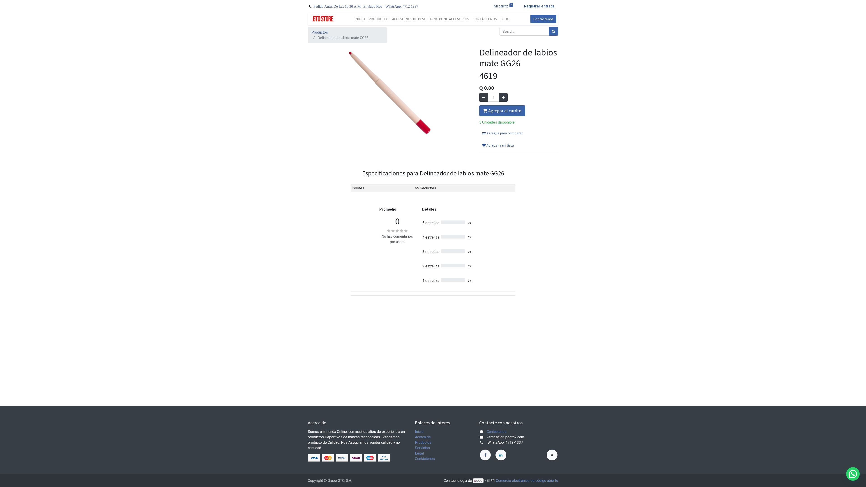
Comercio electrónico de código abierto (527, 480)
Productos (319, 32)
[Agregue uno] (503, 97)
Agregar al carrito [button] (504, 110)
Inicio (419, 432)
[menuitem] (360, 18)
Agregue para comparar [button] (504, 133)
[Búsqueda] (553, 31)
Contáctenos (543, 19)
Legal (419, 453)
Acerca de (423, 437)
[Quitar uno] (483, 97)
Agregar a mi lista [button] (500, 145)
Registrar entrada (539, 6)
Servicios (422, 448)
